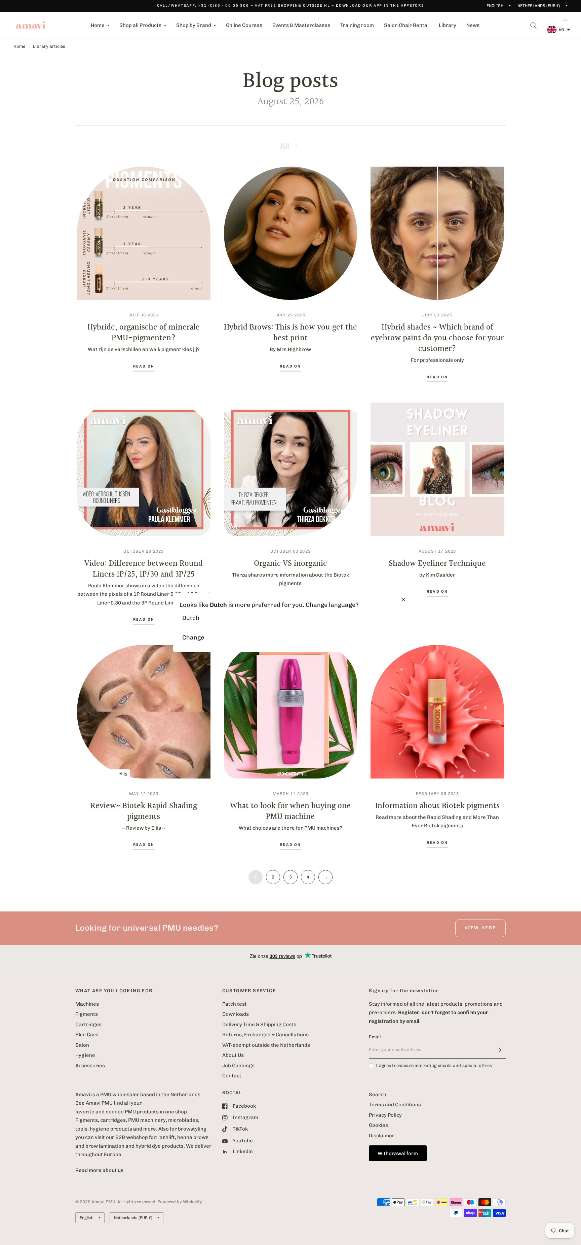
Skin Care (87, 1035)
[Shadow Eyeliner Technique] (437, 469)
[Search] (533, 25)
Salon (82, 1045)
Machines (87, 1004)
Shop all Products (140, 25)
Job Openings (238, 1066)
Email (375, 1036)
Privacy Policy (385, 1115)
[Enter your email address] (499, 1050)
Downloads (235, 1014)
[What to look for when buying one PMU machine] (290, 712)
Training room (357, 25)
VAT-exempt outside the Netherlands (266, 1045)
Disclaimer (381, 1136)
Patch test (234, 1004)
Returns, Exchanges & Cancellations (265, 1035)
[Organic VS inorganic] (290, 469)
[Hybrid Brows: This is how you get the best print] (290, 233)
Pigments (86, 1014)
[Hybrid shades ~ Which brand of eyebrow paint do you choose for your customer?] (437, 233)
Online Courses (244, 25)
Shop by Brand (193, 25)
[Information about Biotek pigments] (437, 712)
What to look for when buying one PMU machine (290, 811)
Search (377, 1095)
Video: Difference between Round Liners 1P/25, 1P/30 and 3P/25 (143, 569)
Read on (143, 367)
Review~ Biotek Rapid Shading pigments (143, 811)
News (472, 25)
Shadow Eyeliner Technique (437, 563)
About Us (233, 1055)
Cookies (378, 1125)
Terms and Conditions (395, 1105)
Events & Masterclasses (301, 25)
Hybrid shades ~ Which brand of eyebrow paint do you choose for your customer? (437, 338)
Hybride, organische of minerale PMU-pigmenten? (143, 333)
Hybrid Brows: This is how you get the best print (290, 333)
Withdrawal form (398, 1153)
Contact (231, 1076)
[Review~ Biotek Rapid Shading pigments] (143, 712)
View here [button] (480, 927)
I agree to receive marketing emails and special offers (434, 1065)
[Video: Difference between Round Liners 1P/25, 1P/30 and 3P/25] (143, 469)
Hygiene (85, 1055)
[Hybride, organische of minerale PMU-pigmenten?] (143, 233)
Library (447, 25)
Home (98, 25)
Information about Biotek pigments (437, 806)
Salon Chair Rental (406, 25)
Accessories (90, 1066)
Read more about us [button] (99, 1170)
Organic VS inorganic (290, 563)
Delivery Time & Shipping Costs (259, 1025)
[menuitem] (100, 25)
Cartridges (88, 1025)
